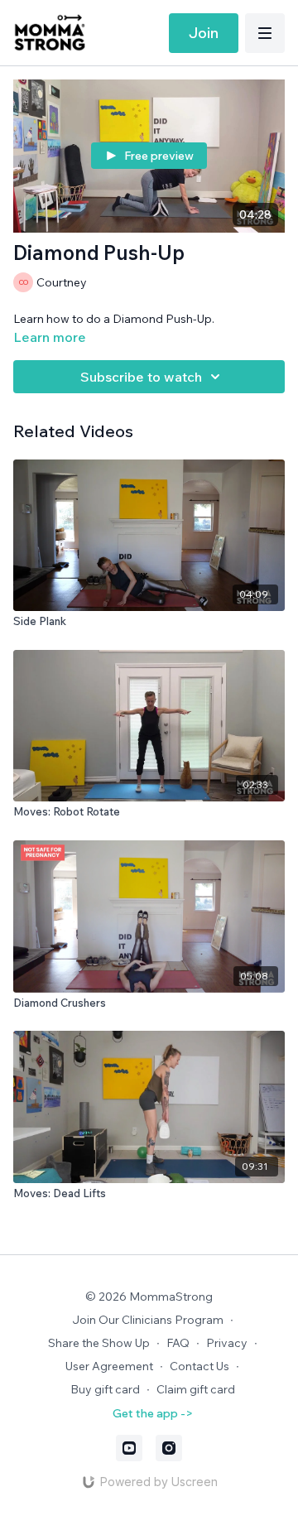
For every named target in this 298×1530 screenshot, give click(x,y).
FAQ (178, 1342)
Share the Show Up (99, 1342)
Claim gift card (195, 1389)
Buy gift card (105, 1389)
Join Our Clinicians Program (147, 1319)
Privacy (227, 1342)
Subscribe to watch (141, 376)
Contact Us (199, 1366)
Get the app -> (153, 1413)
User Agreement (109, 1366)
